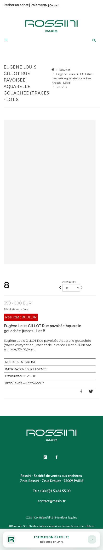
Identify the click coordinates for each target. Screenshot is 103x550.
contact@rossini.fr (51, 501)
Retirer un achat (16, 5)
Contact (54, 5)
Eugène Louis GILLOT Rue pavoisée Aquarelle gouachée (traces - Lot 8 (72, 78)
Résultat (64, 69)
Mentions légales (66, 517)
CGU (29, 517)
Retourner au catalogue (24, 383)
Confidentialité (43, 517)
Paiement (38, 5)
